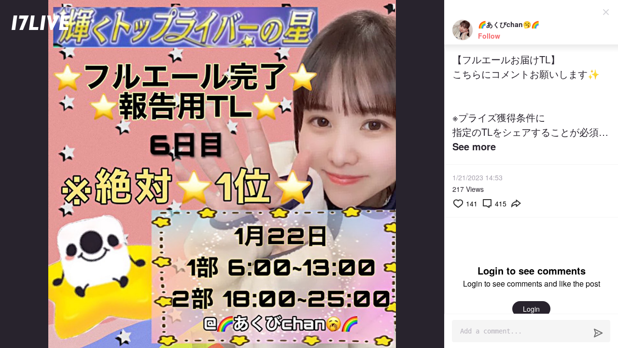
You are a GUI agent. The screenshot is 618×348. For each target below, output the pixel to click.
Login (531, 309)
